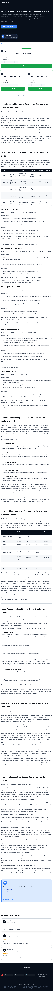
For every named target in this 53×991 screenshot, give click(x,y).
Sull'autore (40, 980)
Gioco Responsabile (30, 974)
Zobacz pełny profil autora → (10, 899)
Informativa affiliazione (42, 978)
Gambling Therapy (19, 974)
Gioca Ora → (26, 65)
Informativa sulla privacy (42, 974)
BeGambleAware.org (42, 95)
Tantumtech (5, 2)
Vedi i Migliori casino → (9, 26)
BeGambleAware (8, 974)
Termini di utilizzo (41, 976)
